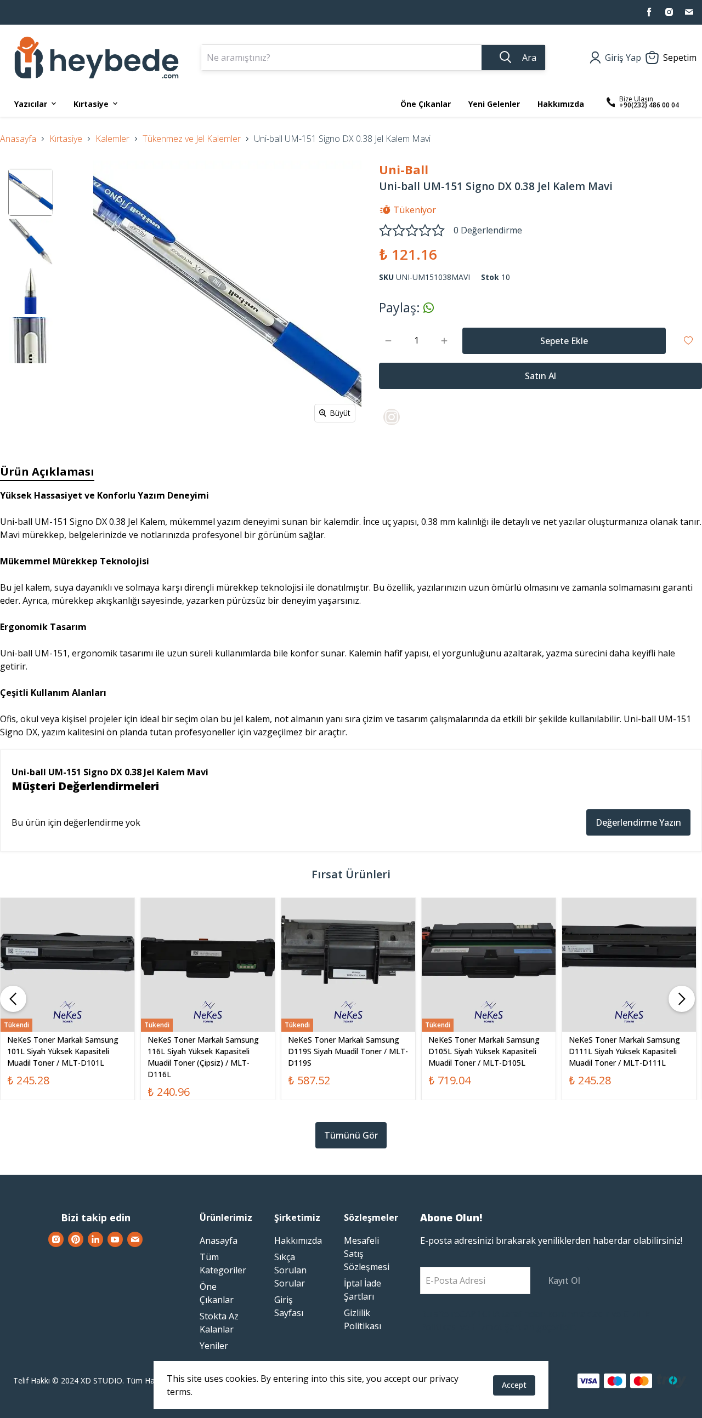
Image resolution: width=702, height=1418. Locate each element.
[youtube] (115, 1239)
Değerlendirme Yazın (638, 822)
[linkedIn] (95, 1239)
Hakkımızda (298, 1240)
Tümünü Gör (351, 1135)
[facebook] (649, 12)
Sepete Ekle (564, 341)
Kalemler (112, 139)
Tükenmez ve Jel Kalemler (192, 139)
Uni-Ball (403, 169)
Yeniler (214, 1346)
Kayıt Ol (564, 1280)
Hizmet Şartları (503, 1327)
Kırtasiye (65, 139)
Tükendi (68, 996)
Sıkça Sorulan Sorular (290, 1270)
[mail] (689, 12)
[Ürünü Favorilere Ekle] (688, 341)
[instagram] (669, 12)
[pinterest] (75, 1239)
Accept (514, 1385)
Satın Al (540, 376)
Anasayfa (18, 139)
